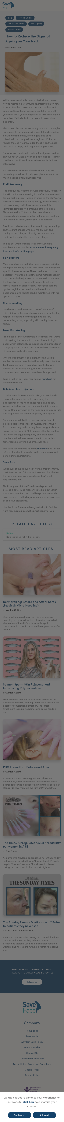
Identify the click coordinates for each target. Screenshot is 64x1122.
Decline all (19, 1115)
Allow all (44, 1115)
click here (29, 1102)
